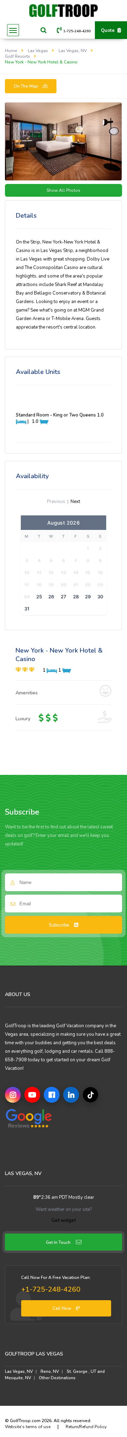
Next (75, 501)
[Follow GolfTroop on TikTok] (90, 1095)
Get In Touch (58, 1242)
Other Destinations (57, 1378)
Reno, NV (50, 1371)
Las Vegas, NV (73, 51)
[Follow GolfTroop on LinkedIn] (71, 1095)
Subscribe (60, 925)
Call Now (62, 1308)
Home (11, 51)
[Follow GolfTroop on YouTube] (32, 1095)
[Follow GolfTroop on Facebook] (52, 1095)
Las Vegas (38, 51)
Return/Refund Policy (86, 1427)
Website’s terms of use (27, 1427)
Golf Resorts (17, 56)
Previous (56, 501)
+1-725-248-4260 (50, 1289)
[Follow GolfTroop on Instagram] (13, 1095)
